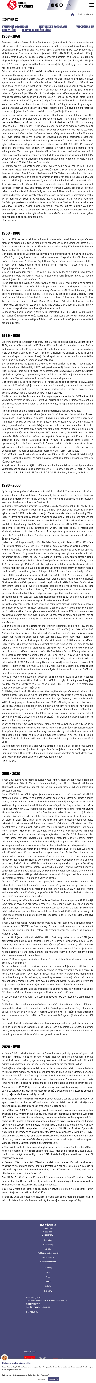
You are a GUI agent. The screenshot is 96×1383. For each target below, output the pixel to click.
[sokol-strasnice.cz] (20, 5)
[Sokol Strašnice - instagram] (56, 5)
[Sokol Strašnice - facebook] (52, 5)
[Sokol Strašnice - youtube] (61, 5)
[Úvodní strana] (72, 14)
